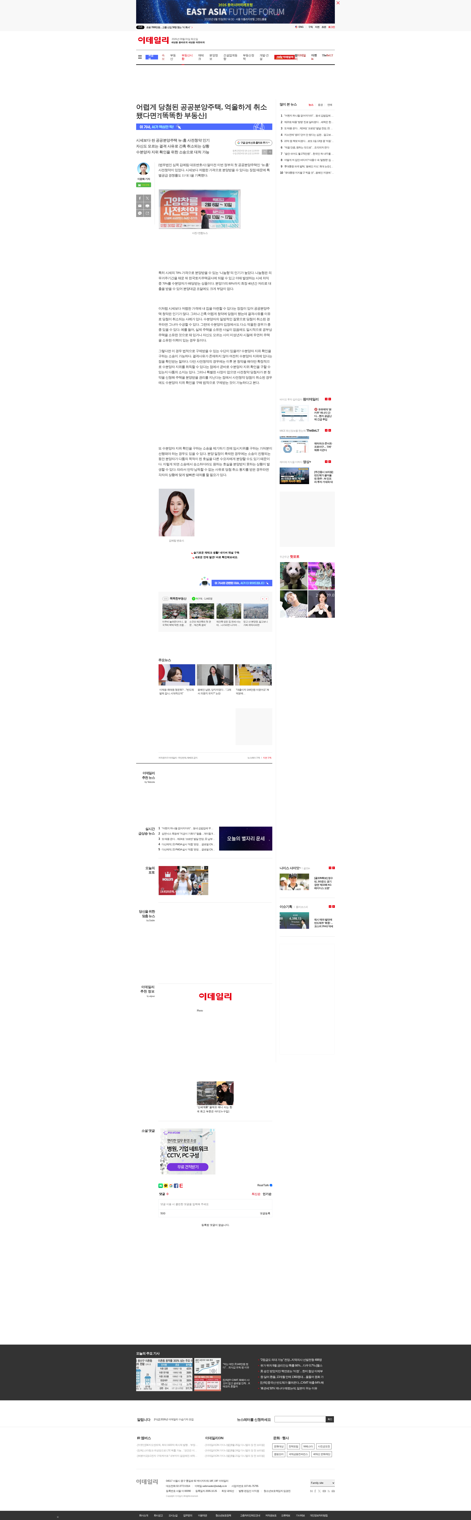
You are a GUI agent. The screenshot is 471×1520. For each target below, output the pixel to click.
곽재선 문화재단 (321, 1454)
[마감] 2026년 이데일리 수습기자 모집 (174, 1419)
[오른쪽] (206, 868)
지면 (317, 27)
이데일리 (171, 40)
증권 (320, 104)
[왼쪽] (202, 868)
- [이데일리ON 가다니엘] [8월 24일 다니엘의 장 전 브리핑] (234, 1450)
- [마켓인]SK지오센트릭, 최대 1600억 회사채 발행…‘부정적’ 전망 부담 (167, 1444)
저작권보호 (270, 1515)
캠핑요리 (279, 1454)
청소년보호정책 (223, 1515)
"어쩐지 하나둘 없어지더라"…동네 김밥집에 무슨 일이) (188, 828)
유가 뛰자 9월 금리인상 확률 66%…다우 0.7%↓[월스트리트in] (295, 1365)
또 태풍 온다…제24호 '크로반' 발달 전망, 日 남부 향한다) (189, 838)
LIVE (140, 27)
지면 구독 (267, 758)
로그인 (331, 27)
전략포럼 (293, 1446)
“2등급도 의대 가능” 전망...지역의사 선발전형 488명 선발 (293, 1359)
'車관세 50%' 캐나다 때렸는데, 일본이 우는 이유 (287, 1388)
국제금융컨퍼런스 (298, 1454)
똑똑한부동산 (178, 598)
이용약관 (202, 1515)
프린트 (147, 205)
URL (147, 213)
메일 (140, 205)
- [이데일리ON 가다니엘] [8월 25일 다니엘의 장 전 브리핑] (234, 1444)
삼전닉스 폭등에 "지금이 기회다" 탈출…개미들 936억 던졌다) (192, 833)
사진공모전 (324, 1446)
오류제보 (285, 1515)
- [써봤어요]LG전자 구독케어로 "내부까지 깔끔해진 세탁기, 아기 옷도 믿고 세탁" (167, 1455)
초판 (324, 27)
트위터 (147, 198)
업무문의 (187, 1515)
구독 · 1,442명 (204, 598)
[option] (205, 27)
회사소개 (143, 1515)
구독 (310, 27)
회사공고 (158, 1515)
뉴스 (311, 104)
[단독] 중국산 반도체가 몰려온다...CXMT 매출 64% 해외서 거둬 (296, 1382)
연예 (329, 104)
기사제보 (300, 1515)
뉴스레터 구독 (253, 758)
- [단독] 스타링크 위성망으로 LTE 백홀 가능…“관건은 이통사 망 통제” (167, 1450)
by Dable (150, 920)
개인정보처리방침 (318, 1515)
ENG (301, 27)
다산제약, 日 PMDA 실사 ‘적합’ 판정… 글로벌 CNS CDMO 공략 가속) (195, 844)
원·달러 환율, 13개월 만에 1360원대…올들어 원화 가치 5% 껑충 (297, 1376)
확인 (330, 1419)
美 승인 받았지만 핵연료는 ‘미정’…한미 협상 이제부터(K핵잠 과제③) (300, 1371)
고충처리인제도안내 (250, 1515)
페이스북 (140, 198)
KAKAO (140, 213)
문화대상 (279, 1446)
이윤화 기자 (143, 178)
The (327, 55)
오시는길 (173, 1515)
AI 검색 (150, 57)
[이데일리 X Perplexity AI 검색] (204, 127)
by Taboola (150, 782)
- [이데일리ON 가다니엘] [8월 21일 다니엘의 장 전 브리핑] (234, 1455)
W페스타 (308, 1446)
